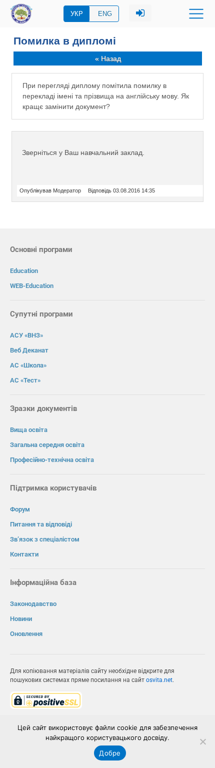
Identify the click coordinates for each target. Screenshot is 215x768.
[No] (203, 741)
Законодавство (33, 604)
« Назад (108, 58)
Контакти (24, 554)
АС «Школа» (28, 365)
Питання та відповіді (41, 524)
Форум (20, 509)
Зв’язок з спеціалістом (45, 539)
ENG (105, 14)
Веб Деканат (29, 350)
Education (24, 270)
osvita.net (159, 680)
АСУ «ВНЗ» (26, 335)
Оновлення (26, 634)
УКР (76, 14)
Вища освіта (29, 430)
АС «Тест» (25, 380)
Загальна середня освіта (47, 444)
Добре (109, 753)
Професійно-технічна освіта (52, 460)
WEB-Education (32, 286)
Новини (21, 618)
